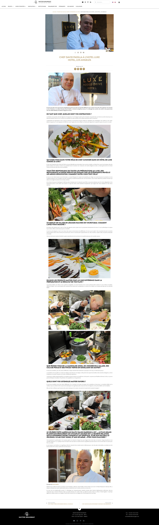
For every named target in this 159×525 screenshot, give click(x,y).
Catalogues (79, 6)
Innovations (31, 6)
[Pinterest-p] (88, 2)
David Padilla (55, 484)
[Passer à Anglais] (115, 2)
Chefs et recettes (20, 6)
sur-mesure (70, 6)
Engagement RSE (52, 6)
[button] (119, 2)
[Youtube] (83, 2)
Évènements (62, 6)
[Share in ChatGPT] (75, 69)
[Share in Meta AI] (84, 69)
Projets (10, 6)
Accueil (4, 6)
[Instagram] (85, 2)
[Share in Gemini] (81, 69)
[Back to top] (79, 508)
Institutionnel (42, 6)
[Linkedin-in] (91, 2)
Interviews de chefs (75, 11)
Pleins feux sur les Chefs (63, 11)
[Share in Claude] (78, 69)
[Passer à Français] (113, 2)
